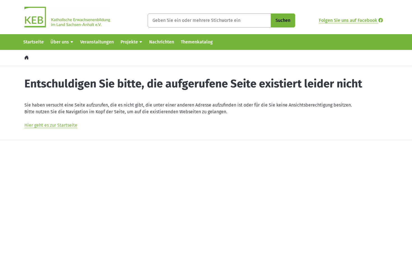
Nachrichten (161, 42)
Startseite (33, 42)
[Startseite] (27, 57)
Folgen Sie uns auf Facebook (348, 20)
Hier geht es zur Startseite (50, 125)
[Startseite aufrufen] (67, 16)
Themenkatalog (197, 42)
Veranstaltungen (97, 42)
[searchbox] (209, 20)
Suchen (283, 20)
